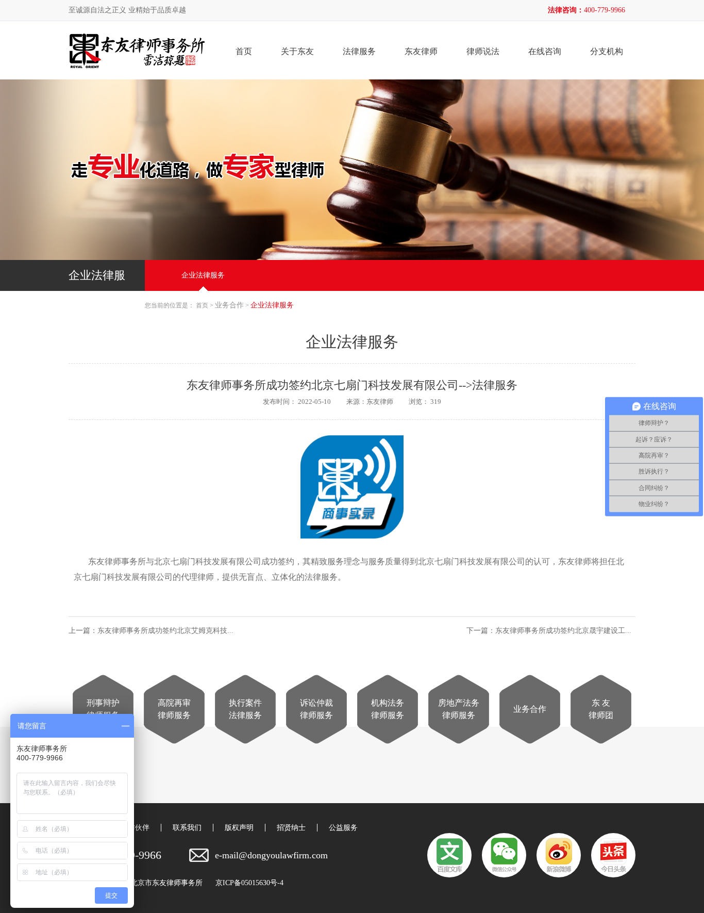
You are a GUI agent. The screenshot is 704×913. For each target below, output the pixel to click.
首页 (244, 51)
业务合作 (529, 709)
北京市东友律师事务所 (166, 883)
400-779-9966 (604, 10)
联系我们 (187, 828)
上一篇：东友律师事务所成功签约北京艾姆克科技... (153, 630)
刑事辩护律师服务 (103, 709)
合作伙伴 (135, 828)
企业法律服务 (203, 275)
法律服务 (359, 51)
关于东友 (297, 51)
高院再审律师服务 (174, 709)
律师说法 (482, 51)
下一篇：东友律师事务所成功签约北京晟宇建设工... (550, 630)
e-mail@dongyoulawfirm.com (271, 855)
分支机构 (606, 51)
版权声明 (239, 828)
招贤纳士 (291, 828)
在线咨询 (544, 51)
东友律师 (421, 51)
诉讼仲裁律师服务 (316, 709)
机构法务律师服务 (387, 709)
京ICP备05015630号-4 (249, 883)
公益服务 (343, 828)
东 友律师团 (601, 709)
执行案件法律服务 (245, 709)
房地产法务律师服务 (458, 709)
